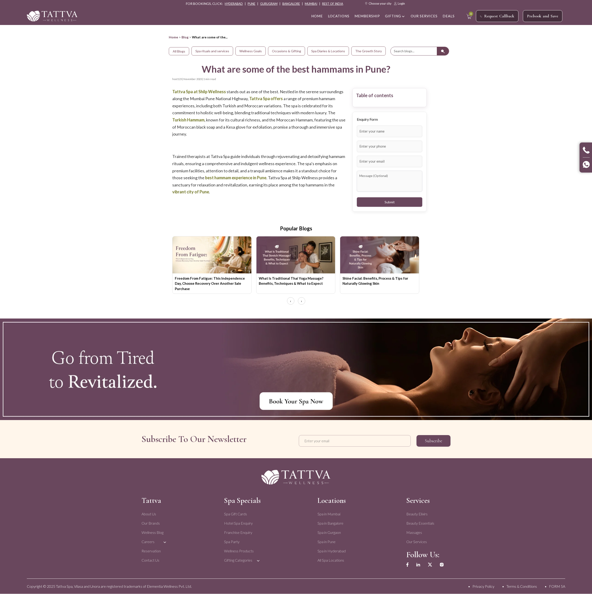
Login (401, 3)
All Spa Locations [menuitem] (331, 560)
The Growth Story (368, 51)
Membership (367, 16)
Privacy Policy (483, 586)
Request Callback (499, 16)
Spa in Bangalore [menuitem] (330, 523)
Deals (449, 16)
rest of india (332, 4)
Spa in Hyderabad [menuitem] (332, 551)
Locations (338, 16)
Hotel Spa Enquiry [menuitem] (238, 523)
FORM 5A (557, 586)
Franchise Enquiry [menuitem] (238, 532)
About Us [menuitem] (149, 514)
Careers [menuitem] (148, 541)
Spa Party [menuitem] (232, 541)
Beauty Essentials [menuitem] (420, 523)
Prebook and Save (542, 16)
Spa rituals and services (212, 51)
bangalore (291, 4)
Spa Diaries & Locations (328, 51)
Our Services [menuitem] (416, 541)
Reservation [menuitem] (151, 551)
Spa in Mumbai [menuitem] (329, 514)
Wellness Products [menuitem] (239, 551)
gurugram (269, 4)
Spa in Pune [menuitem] (327, 541)
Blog (185, 37)
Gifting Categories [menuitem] (238, 560)
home (317, 16)
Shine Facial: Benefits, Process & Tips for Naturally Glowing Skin (375, 281)
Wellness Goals (250, 51)
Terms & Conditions (521, 586)
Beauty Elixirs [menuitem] (417, 514)
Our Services (424, 16)
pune (251, 4)
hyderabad (234, 4)
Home (173, 37)
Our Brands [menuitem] (151, 523)
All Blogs (179, 51)
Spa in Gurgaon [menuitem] (329, 532)
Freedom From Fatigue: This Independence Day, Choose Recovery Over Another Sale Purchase (210, 283)
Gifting (393, 16)
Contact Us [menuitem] (150, 560)
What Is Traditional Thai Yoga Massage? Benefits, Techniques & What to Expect (291, 281)
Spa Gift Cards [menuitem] (235, 514)
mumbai (311, 4)
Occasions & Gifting (286, 51)
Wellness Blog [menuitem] (152, 532)
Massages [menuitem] (414, 532)
